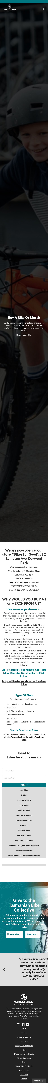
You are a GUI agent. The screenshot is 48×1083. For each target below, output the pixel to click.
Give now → (33, 934)
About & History (24, 1037)
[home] (9, 7)
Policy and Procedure (24, 1045)
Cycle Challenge (24, 1058)
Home (18, 335)
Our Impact (24, 1070)
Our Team (24, 1041)
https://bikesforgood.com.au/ (24, 582)
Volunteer (24, 1074)
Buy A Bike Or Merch (24, 1066)
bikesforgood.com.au (24, 757)
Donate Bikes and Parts (24, 1054)
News (24, 1050)
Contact (24, 1079)
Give (24, 1062)
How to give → (14, 934)
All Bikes (24, 785)
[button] (43, 9)
